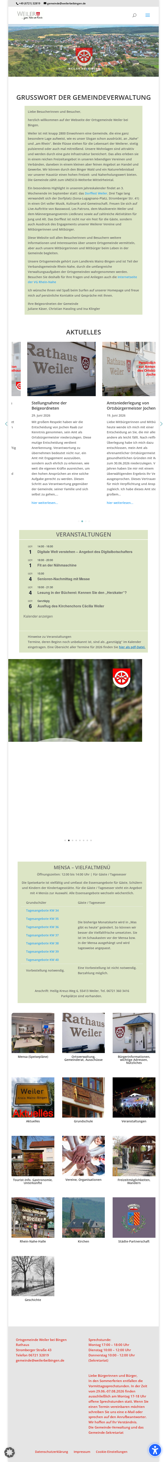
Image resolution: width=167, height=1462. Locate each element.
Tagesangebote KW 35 (42, 919)
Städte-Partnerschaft (134, 1241)
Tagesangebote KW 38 (42, 943)
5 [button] (80, 840)
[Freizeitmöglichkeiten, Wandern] (134, 1156)
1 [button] (65, 840)
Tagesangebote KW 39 (42, 951)
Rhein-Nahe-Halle (33, 1241)
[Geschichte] (33, 1276)
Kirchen (83, 1241)
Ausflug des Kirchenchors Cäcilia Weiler (70, 605)
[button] (147, 18)
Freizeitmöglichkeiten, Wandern (134, 1181)
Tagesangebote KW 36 (42, 927)
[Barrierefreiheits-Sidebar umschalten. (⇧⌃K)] (155, 1450)
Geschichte (33, 1300)
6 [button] (83, 840)
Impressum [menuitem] (82, 1452)
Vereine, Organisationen (83, 1180)
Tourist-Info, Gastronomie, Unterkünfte (33, 1181)
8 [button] (91, 840)
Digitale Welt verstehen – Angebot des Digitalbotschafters (84, 551)
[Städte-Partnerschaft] (134, 1217)
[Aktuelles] (33, 1097)
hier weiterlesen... (29, 503)
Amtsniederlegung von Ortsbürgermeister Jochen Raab (120, 405)
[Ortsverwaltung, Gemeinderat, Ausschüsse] (83, 1033)
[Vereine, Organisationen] (83, 1156)
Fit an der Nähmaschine (57, 565)
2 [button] (69, 840)
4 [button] (76, 840)
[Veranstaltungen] (134, 1097)
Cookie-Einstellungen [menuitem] (111, 1452)
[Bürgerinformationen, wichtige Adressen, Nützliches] (134, 1033)
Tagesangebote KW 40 (42, 960)
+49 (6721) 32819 (29, 3)
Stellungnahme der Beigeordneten (33, 405)
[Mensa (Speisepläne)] (33, 1033)
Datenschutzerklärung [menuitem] (51, 1452)
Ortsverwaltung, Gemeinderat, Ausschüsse (83, 1058)
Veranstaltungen (134, 1121)
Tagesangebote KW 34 (42, 910)
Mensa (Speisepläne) (33, 1057)
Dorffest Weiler (96, 193)
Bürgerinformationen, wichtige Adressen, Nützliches (134, 1060)
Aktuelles (33, 1121)
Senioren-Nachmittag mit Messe (63, 578)
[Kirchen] (83, 1217)
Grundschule (83, 1121)
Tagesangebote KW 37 (42, 935)
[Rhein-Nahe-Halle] (33, 1217)
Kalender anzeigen (38, 616)
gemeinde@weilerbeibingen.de (40, 1360)
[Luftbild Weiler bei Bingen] (83, 75)
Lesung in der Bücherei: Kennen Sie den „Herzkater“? (82, 592)
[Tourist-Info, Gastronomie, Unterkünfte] (33, 1156)
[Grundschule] (83, 1097)
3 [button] (72, 840)
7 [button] (87, 840)
